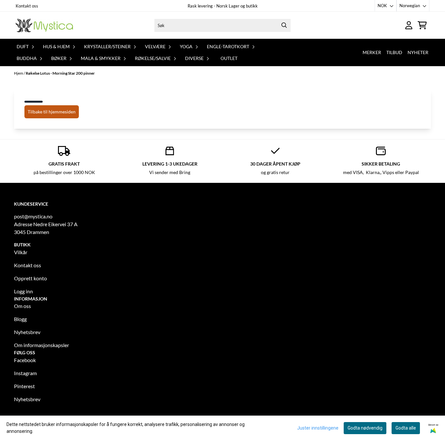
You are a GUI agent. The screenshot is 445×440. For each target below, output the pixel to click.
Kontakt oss (27, 5)
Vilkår (20, 252)
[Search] (284, 25)
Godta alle (405, 428)
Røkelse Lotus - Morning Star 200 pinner (60, 73)
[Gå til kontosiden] (409, 25)
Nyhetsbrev (27, 332)
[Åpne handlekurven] (422, 25)
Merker (372, 52)
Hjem (19, 73)
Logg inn (23, 291)
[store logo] (44, 25)
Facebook (25, 360)
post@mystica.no (33, 216)
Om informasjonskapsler (41, 345)
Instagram (25, 373)
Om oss (22, 306)
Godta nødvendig (365, 428)
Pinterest (24, 386)
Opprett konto (30, 278)
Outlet (229, 58)
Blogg (20, 319)
